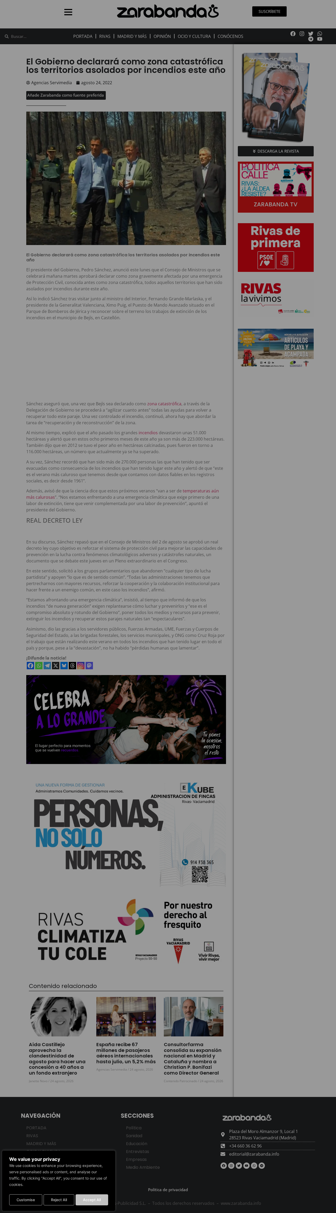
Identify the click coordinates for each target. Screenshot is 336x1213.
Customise (26, 1199)
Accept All (92, 1199)
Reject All (59, 1199)
